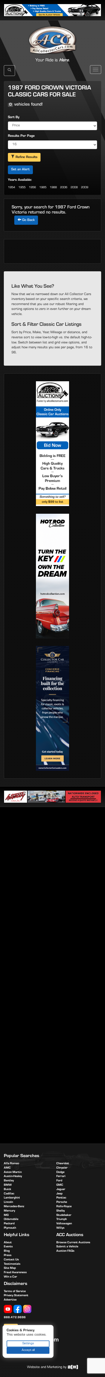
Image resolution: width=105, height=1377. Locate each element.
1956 (32, 187)
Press (7, 1255)
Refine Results (26, 157)
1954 (11, 187)
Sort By (13, 117)
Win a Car (10, 1277)
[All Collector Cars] (52, 34)
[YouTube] (8, 1309)
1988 (53, 187)
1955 (21, 187)
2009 (84, 187)
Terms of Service (15, 1291)
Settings (28, 1343)
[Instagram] (27, 1309)
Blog (7, 1251)
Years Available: (20, 180)
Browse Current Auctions (73, 1242)
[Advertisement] (52, 867)
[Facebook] (18, 1309)
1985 (42, 187)
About (8, 1242)
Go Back (28, 220)
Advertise (10, 1300)
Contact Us (11, 1259)
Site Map (10, 1268)
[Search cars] (9, 70)
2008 (74, 187)
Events (8, 1246)
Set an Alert (20, 170)
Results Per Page (21, 136)
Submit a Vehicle (67, 1246)
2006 (63, 187)
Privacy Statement (16, 1295)
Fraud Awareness (15, 1272)
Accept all (28, 1350)
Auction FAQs (65, 1251)
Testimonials (12, 1264)
